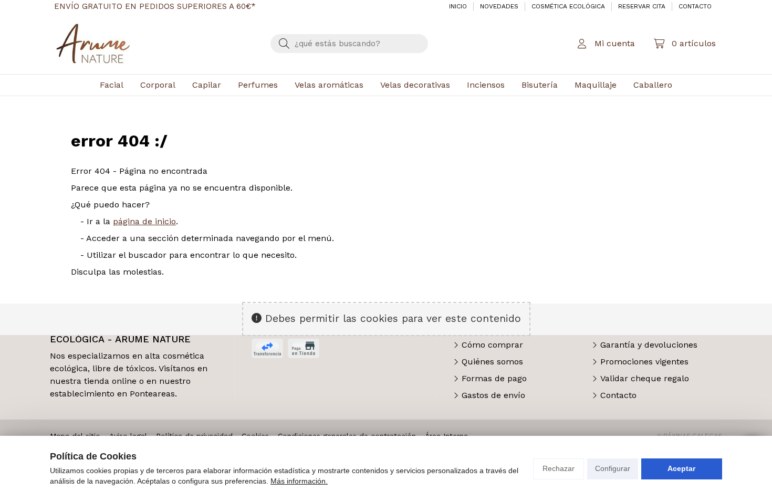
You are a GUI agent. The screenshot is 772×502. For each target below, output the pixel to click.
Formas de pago (494, 378)
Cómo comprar (492, 345)
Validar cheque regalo (644, 378)
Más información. (299, 481)
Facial (111, 85)
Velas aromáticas (329, 85)
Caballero (652, 85)
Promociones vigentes (644, 362)
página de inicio (144, 221)
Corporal (157, 85)
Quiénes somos (492, 362)
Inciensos (486, 85)
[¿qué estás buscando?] (349, 43)
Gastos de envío (493, 395)
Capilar (206, 85)
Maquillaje (596, 85)
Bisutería (539, 85)
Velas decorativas (415, 85)
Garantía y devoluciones (648, 345)
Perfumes (258, 85)
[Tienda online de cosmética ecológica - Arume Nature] (93, 44)
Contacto (618, 395)
